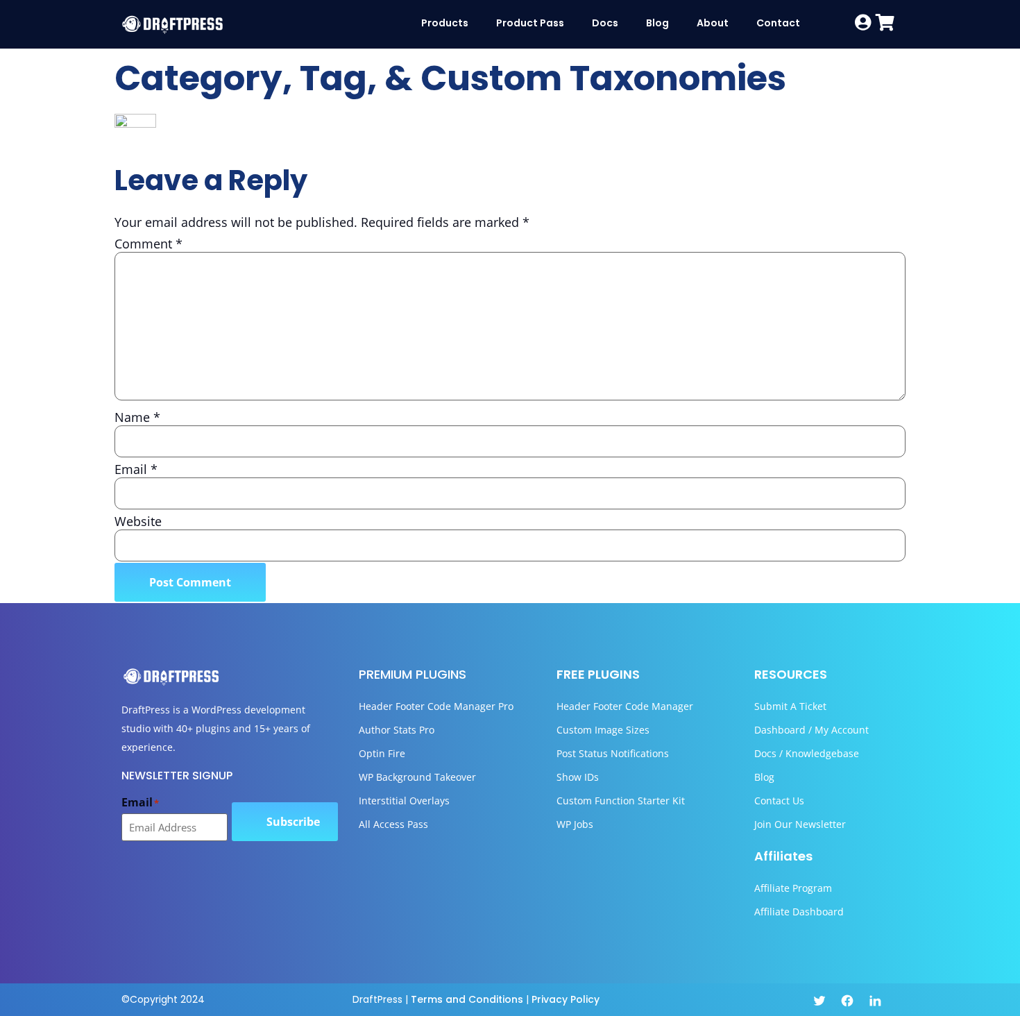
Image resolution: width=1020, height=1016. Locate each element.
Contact (778, 23)
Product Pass (530, 23)
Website (138, 521)
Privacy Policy (566, 999)
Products (444, 23)
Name (137, 417)
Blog (657, 23)
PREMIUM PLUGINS (412, 674)
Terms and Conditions (467, 999)
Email (136, 469)
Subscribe (293, 821)
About (713, 23)
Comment (148, 243)
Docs (605, 23)
